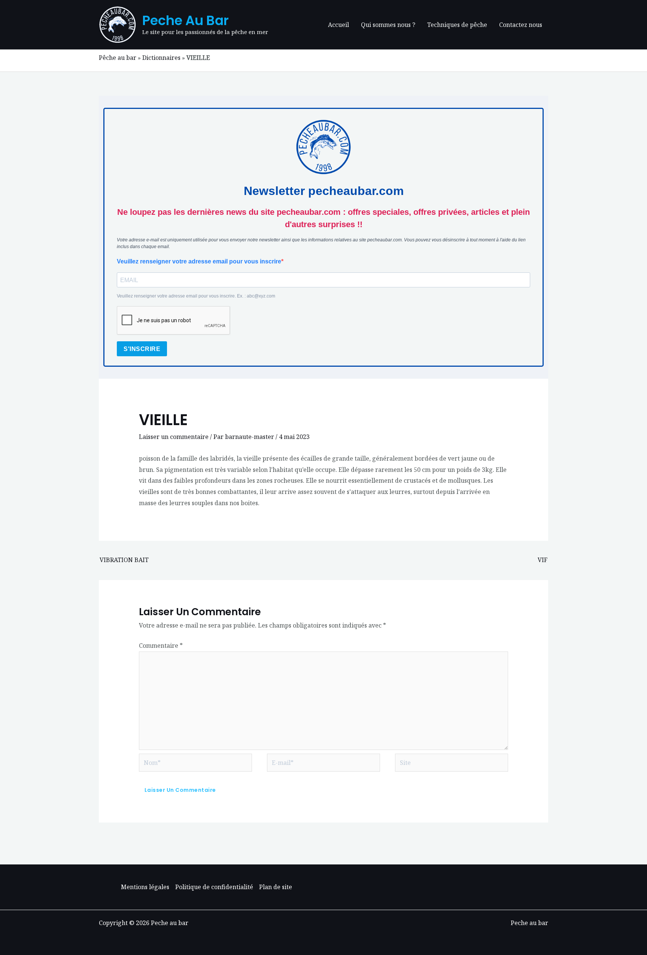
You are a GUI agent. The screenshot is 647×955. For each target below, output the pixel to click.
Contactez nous (520, 25)
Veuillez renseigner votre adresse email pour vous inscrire (199, 261)
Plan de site (275, 887)
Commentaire (161, 645)
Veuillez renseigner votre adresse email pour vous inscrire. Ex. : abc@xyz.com (196, 296)
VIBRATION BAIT (124, 560)
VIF (542, 560)
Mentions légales (145, 887)
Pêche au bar (117, 58)
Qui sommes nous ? (388, 25)
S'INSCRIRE (142, 349)
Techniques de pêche (457, 25)
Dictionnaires (161, 58)
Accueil (338, 25)
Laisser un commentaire (174, 437)
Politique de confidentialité (214, 887)
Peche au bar (185, 20)
